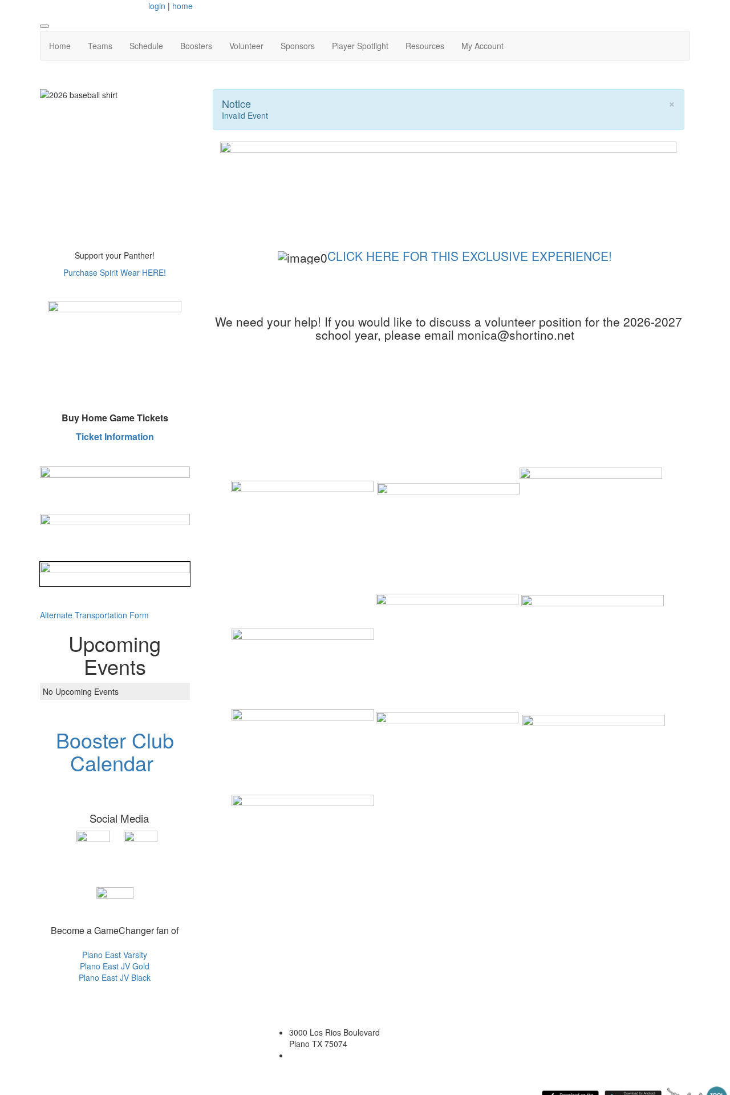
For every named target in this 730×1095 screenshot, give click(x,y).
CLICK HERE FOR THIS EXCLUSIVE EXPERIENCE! (469, 255)
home (182, 5)
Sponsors (298, 45)
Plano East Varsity (114, 954)
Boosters (196, 45)
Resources (424, 45)
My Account (482, 45)
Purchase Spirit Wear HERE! (114, 272)
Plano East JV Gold (114, 966)
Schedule (146, 45)
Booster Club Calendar (115, 751)
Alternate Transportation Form (94, 615)
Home (60, 45)
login (156, 5)
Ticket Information (115, 436)
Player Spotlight (360, 45)
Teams (100, 45)
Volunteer (246, 45)
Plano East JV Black (115, 977)
